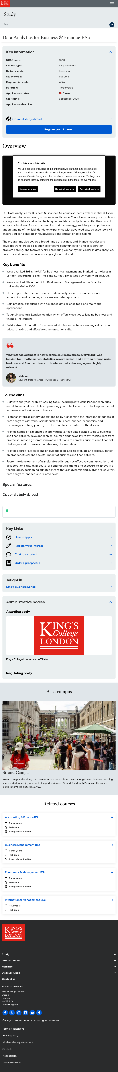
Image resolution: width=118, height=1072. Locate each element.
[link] (59, 119)
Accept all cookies (89, 189)
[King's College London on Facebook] (5, 1012)
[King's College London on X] (12, 1012)
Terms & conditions (13, 1028)
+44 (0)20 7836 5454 (13, 986)
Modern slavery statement (17, 1042)
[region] (59, 176)
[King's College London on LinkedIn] (25, 1012)
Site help (7, 1048)
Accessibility (9, 1055)
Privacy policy (10, 1035)
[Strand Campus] (59, 735)
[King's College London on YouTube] (32, 1012)
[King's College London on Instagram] (19, 1012)
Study (10, 14)
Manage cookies (11, 1062)
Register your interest (59, 129)
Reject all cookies (64, 189)
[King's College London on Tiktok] (39, 1012)
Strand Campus (16, 772)
